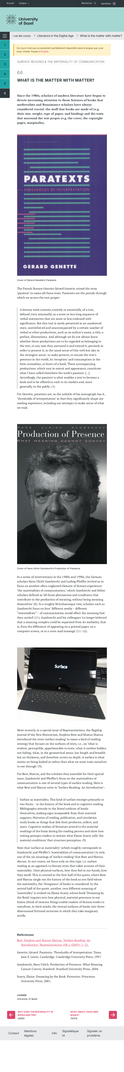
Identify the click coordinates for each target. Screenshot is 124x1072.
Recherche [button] (87, 3)
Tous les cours (21, 35)
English (45, 51)
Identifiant (106, 3)
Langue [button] (22, 3)
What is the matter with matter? (101, 35)
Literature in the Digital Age (55, 35)
